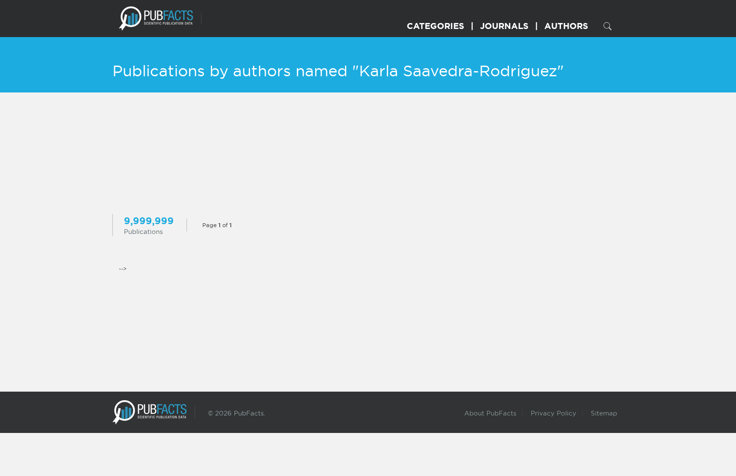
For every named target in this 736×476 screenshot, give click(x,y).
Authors (566, 26)
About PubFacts (490, 413)
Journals (504, 26)
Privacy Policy (553, 413)
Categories (435, 26)
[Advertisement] (368, 154)
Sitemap (604, 413)
